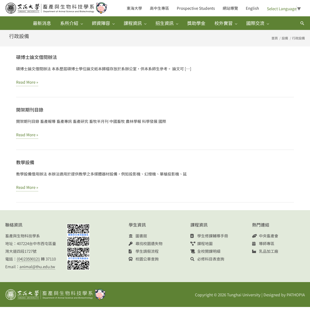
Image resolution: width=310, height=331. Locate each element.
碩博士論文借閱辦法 (36, 57)
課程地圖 (204, 243)
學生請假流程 (147, 251)
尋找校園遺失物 (148, 243)
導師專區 (266, 243)
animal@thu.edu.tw (37, 266)
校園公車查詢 (147, 259)
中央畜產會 (268, 236)
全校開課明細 (208, 251)
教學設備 (25, 162)
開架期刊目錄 (29, 109)
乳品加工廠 (268, 251)
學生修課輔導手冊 (212, 236)
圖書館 (141, 236)
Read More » (27, 82)
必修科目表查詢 (210, 259)
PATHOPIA (296, 294)
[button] (302, 23)
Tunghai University (244, 294)
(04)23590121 (28, 259)
